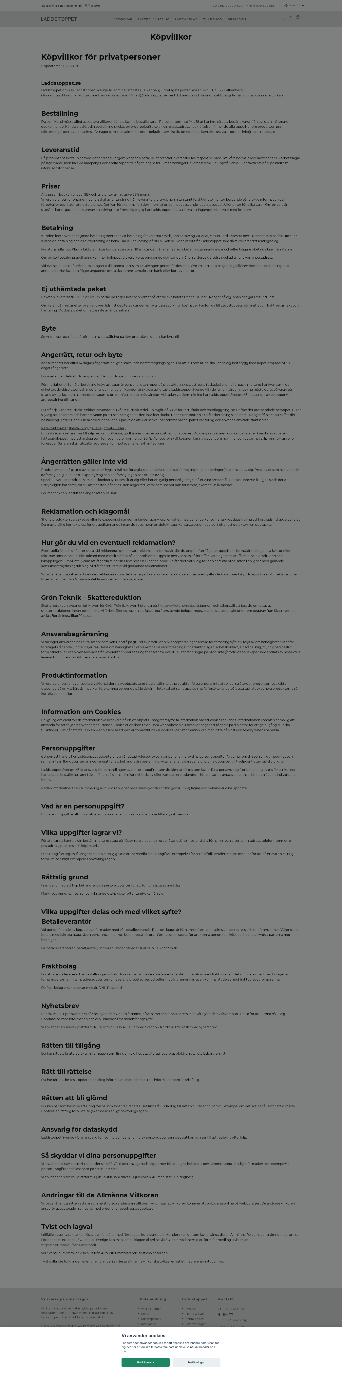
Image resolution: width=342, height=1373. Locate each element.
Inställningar (196, 1362)
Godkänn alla (145, 1362)
